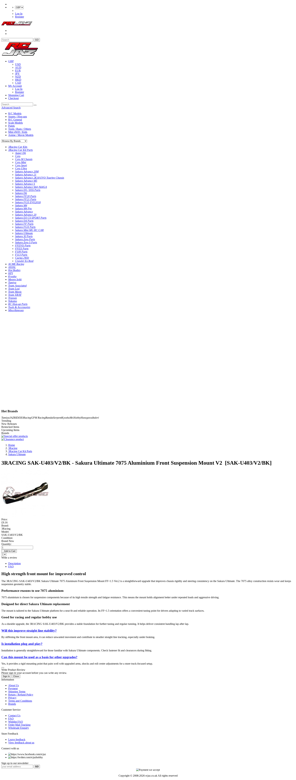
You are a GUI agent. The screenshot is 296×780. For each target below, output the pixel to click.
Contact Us (14, 715)
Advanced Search (11, 107)
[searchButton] (35, 105)
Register (19, 16)
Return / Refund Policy (20, 694)
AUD (18, 67)
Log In (18, 13)
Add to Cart (9, 551)
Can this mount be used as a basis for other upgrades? (39, 657)
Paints (11, 125)
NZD (18, 76)
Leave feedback (16, 739)
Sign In (6, 676)
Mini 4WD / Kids (17, 132)
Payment (13, 688)
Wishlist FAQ (15, 721)
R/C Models (14, 113)
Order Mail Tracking (19, 724)
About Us (13, 685)
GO (37, 40)
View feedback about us (21, 742)
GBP (11, 61)
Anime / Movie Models (20, 135)
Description (14, 563)
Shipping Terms (16, 691)
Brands (12, 703)
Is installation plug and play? (21, 644)
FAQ (11, 566)
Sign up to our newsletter (14, 763)
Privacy (12, 697)
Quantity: (6, 544)
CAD (18, 82)
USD (18, 64)
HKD (18, 79)
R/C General (15, 119)
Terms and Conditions (20, 700)
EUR (18, 70)
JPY (17, 73)
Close (16, 676)
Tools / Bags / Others (19, 128)
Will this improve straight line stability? (29, 630)
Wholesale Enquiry (18, 727)
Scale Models (15, 122)
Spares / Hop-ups (17, 116)
